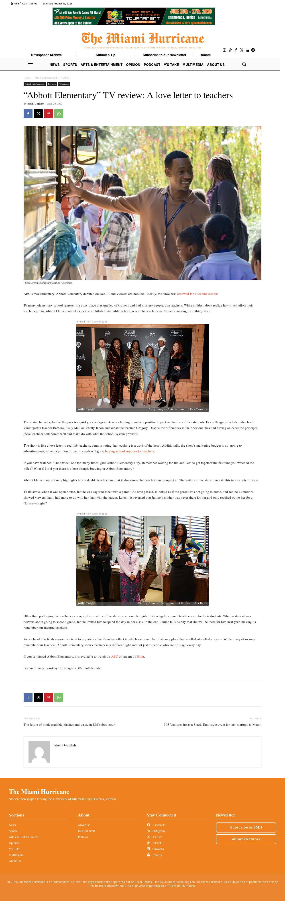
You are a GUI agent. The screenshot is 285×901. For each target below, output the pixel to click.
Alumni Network (246, 839)
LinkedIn (157, 849)
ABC (114, 656)
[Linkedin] (247, 50)
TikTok (156, 843)
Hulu (140, 656)
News (12, 825)
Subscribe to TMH (246, 827)
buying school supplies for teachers (129, 451)
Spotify (157, 855)
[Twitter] (242, 50)
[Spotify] (253, 50)
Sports (13, 831)
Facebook (158, 825)
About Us (15, 861)
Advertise (84, 825)
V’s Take (14, 849)
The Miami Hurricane (39, 791)
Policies (83, 837)
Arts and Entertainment (23, 837)
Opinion (14, 843)
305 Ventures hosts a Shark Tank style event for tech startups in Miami (212, 724)
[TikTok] (230, 50)
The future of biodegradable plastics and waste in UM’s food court (70, 724)
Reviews (52, 83)
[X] (38, 113)
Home (27, 77)
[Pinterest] (48, 113)
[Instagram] (225, 50)
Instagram (158, 831)
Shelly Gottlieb (36, 103)
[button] (244, 64)
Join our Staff (86, 831)
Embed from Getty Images (91, 321)
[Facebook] (236, 50)
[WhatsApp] (58, 113)
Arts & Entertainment (45, 77)
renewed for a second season (196, 293)
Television (64, 83)
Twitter (157, 837)
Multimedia (16, 855)
